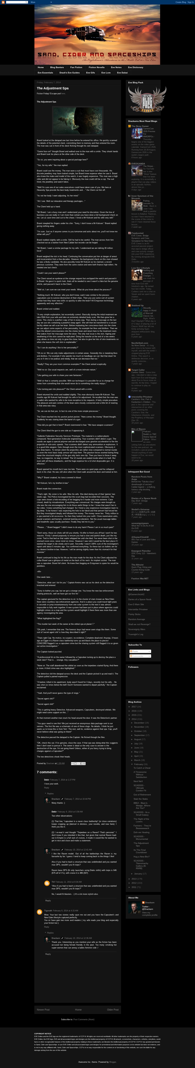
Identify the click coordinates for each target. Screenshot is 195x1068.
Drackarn (50, 763)
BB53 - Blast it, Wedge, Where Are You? (142, 805)
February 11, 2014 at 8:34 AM (69, 882)
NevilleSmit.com (139, 343)
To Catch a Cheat (142, 768)
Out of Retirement (142, 794)
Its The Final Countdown (140, 851)
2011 (134, 887)
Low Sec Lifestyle (140, 268)
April (136, 756)
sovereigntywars (140, 523)
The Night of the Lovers (141, 820)
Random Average (136, 619)
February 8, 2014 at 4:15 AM (65, 911)
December (139, 723)
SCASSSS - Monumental (141, 837)
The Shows (148, 166)
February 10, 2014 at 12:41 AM (78, 850)
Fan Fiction (76, 67)
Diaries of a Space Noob (143, 498)
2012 (134, 883)
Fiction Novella (97, 67)
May (136, 752)
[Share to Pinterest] (84, 763)
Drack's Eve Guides (70, 72)
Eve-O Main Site (136, 604)
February (139, 764)
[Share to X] (78, 763)
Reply (46, 788)
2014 (134, 719)
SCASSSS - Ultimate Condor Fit (140, 788)
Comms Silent (138, 372)
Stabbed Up (137, 305)
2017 (134, 706)
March (137, 760)
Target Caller (138, 370)
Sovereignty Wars (136, 629)
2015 (134, 715)
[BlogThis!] (75, 763)
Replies (50, 793)
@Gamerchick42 (136, 594)
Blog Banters (57, 67)
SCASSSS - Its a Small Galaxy (141, 813)
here (63, 93)
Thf (53, 882)
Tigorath (48, 911)
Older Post (113, 1009)
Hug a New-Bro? (142, 856)
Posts (135, 651)
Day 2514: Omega (139, 501)
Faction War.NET (140, 578)
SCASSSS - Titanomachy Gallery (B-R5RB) (141, 865)
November (139, 727)
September (139, 735)
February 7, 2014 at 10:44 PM (78, 799)
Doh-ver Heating (141, 832)
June (137, 747)
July (136, 743)
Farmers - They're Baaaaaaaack (142, 826)
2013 (134, 879)
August (138, 739)
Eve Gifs (90, 72)
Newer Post (43, 1009)
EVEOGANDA (138, 163)
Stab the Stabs (141, 799)
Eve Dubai (122, 72)
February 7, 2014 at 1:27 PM (62, 780)
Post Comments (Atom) (83, 1019)
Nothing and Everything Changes (148, 273)
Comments (137, 656)
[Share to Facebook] (81, 763)
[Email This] (72, 763)
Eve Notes (116, 67)
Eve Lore (106, 72)
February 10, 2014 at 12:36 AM (78, 938)
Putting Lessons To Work (148, 203)
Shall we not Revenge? (139, 624)
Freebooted (137, 233)
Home (41, 67)
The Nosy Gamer (140, 126)
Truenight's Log (135, 634)
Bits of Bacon (138, 429)
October (138, 731)
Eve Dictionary (135, 67)
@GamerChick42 (140, 537)
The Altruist (137, 564)
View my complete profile (150, 913)
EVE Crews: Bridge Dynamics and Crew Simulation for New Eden (142, 238)
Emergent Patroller (141, 551)
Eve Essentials (45, 72)
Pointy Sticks (134, 614)
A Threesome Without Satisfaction (140, 774)
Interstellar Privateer (141, 397)
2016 (134, 711)
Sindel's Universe (140, 509)
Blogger (112, 1062)
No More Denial (138, 345)
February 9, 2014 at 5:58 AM (70, 812)
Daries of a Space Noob (139, 599)
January (138, 873)
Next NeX (138, 781)
